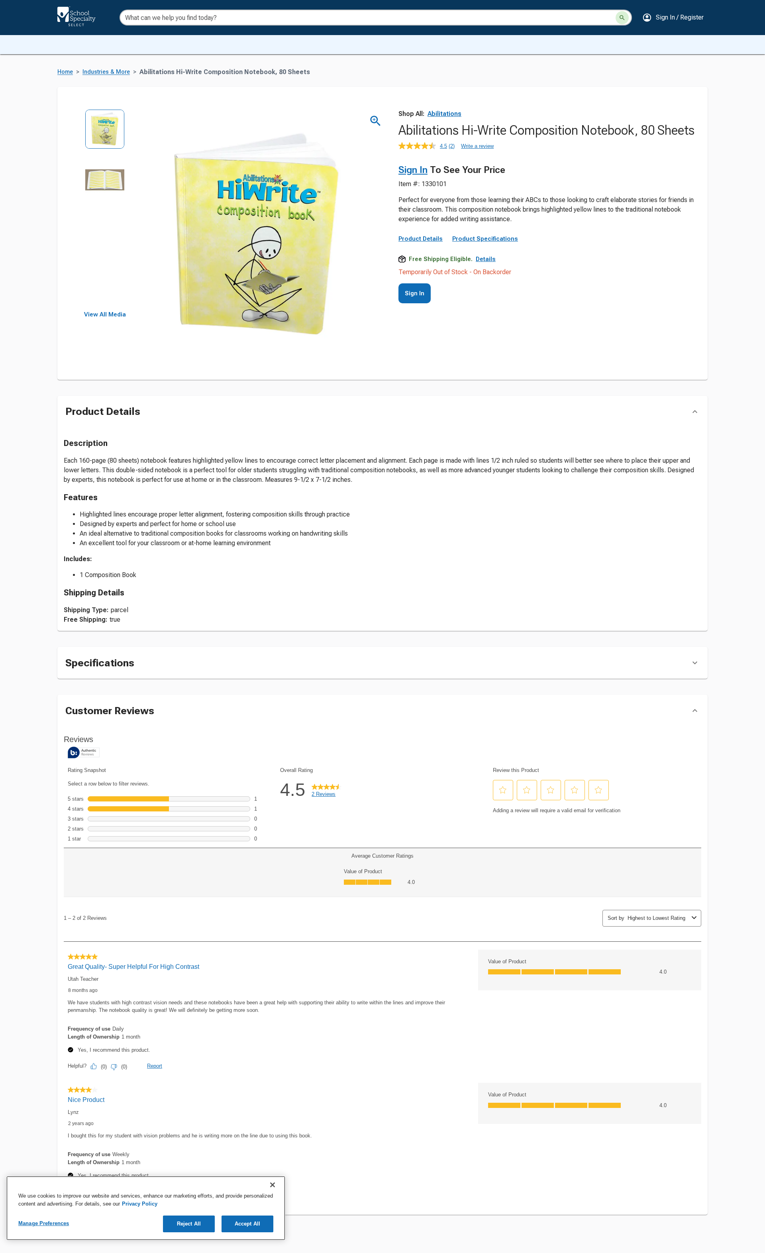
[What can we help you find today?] (622, 17)
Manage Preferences (43, 1223)
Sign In (413, 169)
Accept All (247, 1224)
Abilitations (444, 114)
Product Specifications (485, 238)
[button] (673, 17)
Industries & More (106, 72)
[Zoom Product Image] (375, 121)
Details (486, 259)
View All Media (105, 314)
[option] (105, 134)
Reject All (189, 1224)
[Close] (272, 1185)
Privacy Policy (139, 1204)
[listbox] (105, 210)
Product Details (420, 238)
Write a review (477, 146)
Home (65, 72)
